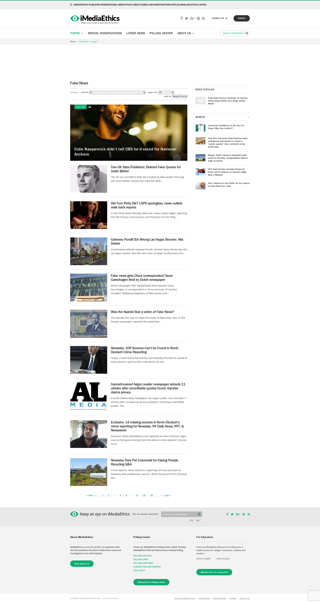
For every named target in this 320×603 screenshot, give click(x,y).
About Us (184, 33)
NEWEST (200, 117)
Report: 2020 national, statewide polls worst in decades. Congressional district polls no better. (228, 158)
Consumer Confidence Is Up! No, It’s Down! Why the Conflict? (226, 127)
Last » (167, 495)
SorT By (167, 96)
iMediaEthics (95, 19)
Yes (191, 520)
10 (137, 495)
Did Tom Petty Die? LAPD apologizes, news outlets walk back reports (146, 205)
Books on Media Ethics (185, 598)
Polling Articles (142, 555)
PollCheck (139, 570)
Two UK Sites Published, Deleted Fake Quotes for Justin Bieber (146, 169)
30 (151, 495)
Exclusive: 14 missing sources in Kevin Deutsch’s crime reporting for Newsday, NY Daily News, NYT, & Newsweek (147, 426)
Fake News (84, 41)
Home (72, 41)
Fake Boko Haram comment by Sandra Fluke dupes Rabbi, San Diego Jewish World (228, 100)
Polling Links (140, 559)
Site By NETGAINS (110, 598)
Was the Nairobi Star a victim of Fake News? (142, 312)
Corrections (204, 598)
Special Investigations (105, 33)
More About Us (81, 563)
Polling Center (161, 33)
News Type (152, 92)
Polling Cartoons (143, 563)
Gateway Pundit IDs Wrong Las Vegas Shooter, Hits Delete (147, 241)
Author (84, 92)
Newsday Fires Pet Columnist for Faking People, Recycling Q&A (145, 462)
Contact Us (244, 598)
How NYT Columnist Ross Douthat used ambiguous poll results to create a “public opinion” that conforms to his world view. (228, 142)
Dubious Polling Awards (147, 566)
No (197, 520)
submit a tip (218, 18)
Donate (242, 18)
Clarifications (219, 598)
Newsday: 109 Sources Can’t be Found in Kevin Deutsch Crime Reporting (144, 350)
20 (144, 495)
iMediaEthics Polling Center (151, 582)
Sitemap (232, 598)
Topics (75, 33)
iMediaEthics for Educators (214, 572)
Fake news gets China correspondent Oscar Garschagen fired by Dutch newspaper (141, 277)
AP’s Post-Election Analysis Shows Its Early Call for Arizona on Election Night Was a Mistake (227, 172)
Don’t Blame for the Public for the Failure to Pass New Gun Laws (229, 184)
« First (90, 495)
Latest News (135, 33)
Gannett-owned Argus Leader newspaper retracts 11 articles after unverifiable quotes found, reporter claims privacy (148, 388)
